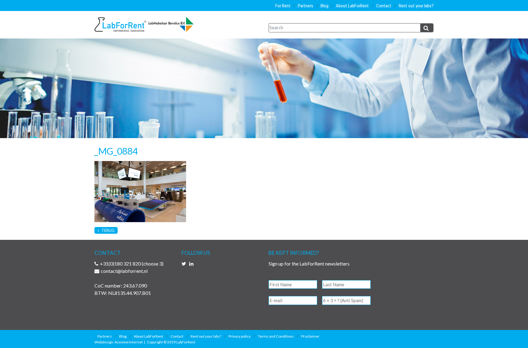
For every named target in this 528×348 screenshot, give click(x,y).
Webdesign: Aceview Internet (118, 342)
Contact (383, 6)
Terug (108, 230)
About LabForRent (352, 6)
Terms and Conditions (276, 336)
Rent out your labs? (416, 6)
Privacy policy (240, 336)
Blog (324, 6)
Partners (305, 6)
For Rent (283, 6)
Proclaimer (310, 336)
